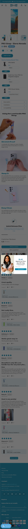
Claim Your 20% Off (20, 269)
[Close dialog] (26, 255)
